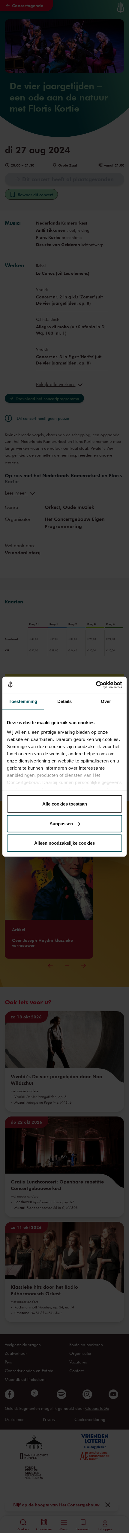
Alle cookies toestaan (64, 803)
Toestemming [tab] (23, 701)
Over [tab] (106, 701)
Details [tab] (64, 701)
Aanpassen (61, 823)
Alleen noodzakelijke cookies (64, 843)
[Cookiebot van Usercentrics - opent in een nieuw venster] (96, 685)
